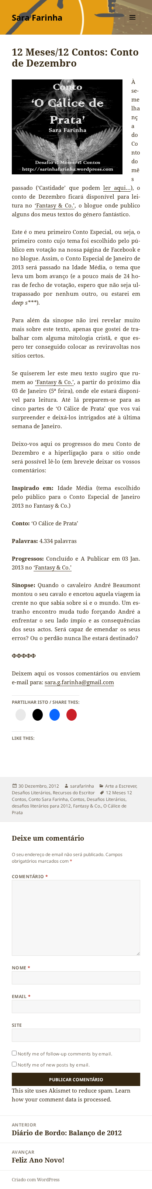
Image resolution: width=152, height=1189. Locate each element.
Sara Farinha (37, 17)
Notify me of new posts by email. (54, 1065)
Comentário (30, 876)
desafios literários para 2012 (41, 806)
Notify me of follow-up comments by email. (65, 1054)
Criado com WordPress (35, 1179)
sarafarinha (82, 786)
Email (21, 996)
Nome (21, 968)
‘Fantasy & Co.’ (55, 205)
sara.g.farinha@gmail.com (79, 682)
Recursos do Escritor (74, 792)
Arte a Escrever (120, 786)
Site (17, 1025)
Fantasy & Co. (87, 806)
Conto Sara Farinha (48, 799)
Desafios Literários (31, 792)
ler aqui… (117, 187)
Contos (77, 799)
